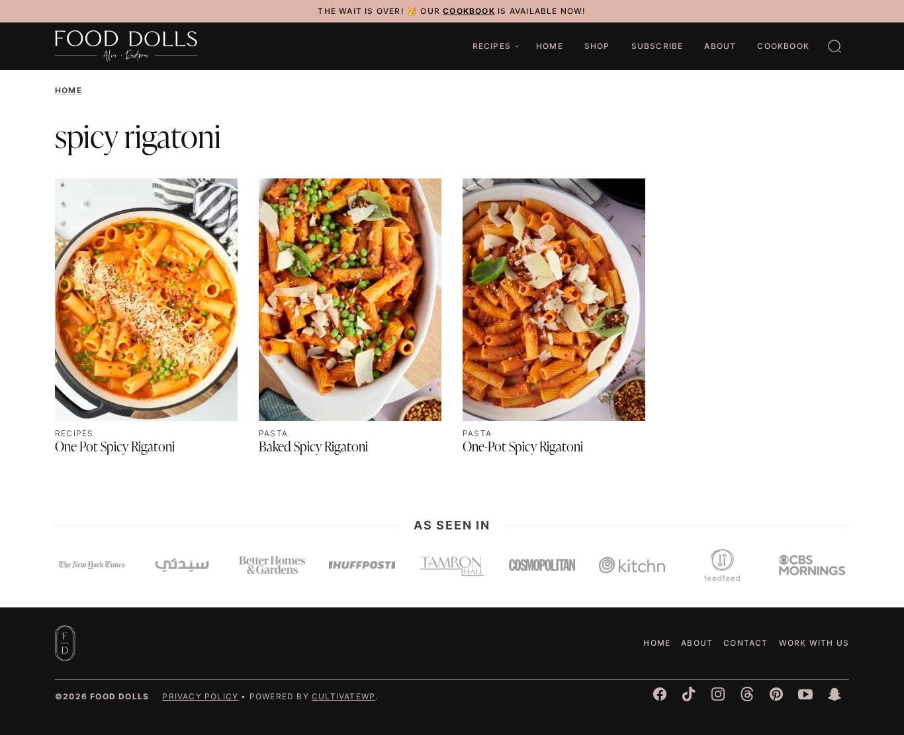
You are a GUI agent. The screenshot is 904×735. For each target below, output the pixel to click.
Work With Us (814, 643)
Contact (745, 643)
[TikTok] (688, 694)
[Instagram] (718, 694)
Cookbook (783, 46)
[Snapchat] (834, 694)
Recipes (492, 46)
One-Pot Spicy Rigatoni (523, 448)
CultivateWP (343, 696)
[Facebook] (659, 694)
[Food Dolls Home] (126, 46)
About (720, 46)
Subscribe (657, 46)
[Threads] (747, 694)
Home (549, 46)
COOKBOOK (469, 11)
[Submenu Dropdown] (517, 46)
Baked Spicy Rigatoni (313, 448)
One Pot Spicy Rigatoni (115, 448)
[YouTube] (805, 694)
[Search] (834, 46)
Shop (597, 46)
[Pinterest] (776, 694)
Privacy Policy (200, 696)
